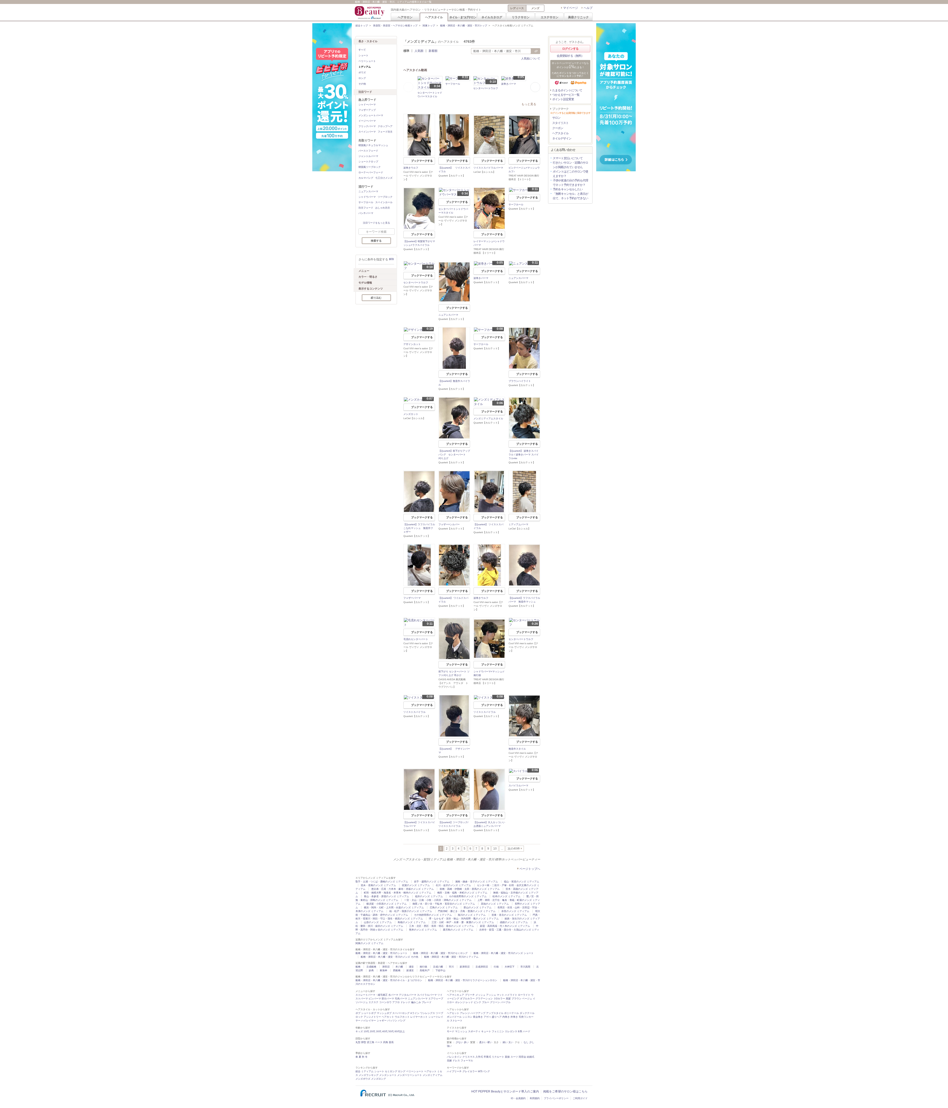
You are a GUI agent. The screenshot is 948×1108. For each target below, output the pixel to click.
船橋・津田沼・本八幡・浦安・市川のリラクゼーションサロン (462, 980)
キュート (486, 1031)
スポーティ (474, 1031)
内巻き (506, 1016)
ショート (363, 55)
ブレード (427, 1002)
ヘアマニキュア (455, 994)
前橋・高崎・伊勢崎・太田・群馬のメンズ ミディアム (470, 889)
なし (526, 1042)
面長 (391, 1042)
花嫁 (449, 1060)
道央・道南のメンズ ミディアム (378, 885)
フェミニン (498, 1031)
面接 (507, 1056)
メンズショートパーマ (370, 115)
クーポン (557, 128)
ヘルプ (588, 8)
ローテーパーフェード (370, 172)
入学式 (479, 1056)
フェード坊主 (385, 131)
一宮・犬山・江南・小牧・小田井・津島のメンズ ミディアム (438, 900)
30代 (378, 1031)
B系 (520, 1031)
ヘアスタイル (434, 17)
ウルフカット (402, 1016)
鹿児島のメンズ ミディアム (458, 929)
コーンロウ (385, 1002)
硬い (489, 1042)
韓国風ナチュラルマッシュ (373, 145)
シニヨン (467, 1016)
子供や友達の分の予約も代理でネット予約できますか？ (570, 183)
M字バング (484, 1071)
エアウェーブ (435, 998)
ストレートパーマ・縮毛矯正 (372, 994)
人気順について (530, 58)
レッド (469, 1002)
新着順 (433, 50)
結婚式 (530, 1056)
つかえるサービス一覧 (565, 95)
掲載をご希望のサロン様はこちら (565, 1091)
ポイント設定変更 (563, 99)
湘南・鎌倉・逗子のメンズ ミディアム (476, 881)
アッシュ (491, 994)
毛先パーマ (401, 998)
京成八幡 (438, 966)
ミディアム (367, 1071)
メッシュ (480, 994)
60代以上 (400, 1031)
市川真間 (525, 966)
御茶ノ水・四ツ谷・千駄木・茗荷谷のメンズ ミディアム (444, 903)
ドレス (456, 1060)
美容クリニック (578, 17)
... (502, 848)
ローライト (524, 994)
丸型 (358, 1042)
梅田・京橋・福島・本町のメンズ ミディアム (462, 892)
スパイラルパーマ (427, 994)
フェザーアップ (367, 110)
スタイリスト (560, 123)
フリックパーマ (367, 126)
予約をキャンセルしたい (568, 189)
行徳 (496, 966)
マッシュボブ (384, 1013)
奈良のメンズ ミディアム (515, 911)
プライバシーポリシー (556, 1098)
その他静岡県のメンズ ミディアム (433, 915)
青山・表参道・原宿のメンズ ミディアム (386, 896)
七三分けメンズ (384, 177)
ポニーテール (511, 1013)
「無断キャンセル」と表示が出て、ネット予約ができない (570, 196)
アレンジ (465, 1013)
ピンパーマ (375, 998)
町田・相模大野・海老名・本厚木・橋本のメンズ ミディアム (397, 892)
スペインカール (384, 202)
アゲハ (487, 1016)
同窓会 (522, 1056)
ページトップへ (529, 869)
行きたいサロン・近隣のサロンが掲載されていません (570, 165)
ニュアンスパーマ (368, 191)
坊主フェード (365, 207)
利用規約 (535, 1098)
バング (401, 1020)
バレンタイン (454, 1056)
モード (450, 1031)
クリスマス (468, 1056)
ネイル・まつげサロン (462, 17)
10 (495, 848)
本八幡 (399, 966)
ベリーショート (367, 61)
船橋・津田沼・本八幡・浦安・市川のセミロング (440, 953)
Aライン (414, 1013)
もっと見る (528, 104)
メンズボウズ (363, 1078)
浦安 (411, 966)
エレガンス (511, 1031)
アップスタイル (494, 1013)
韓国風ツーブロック (369, 167)
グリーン (495, 1002)
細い (505, 1042)
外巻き (514, 1016)
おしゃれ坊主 (382, 207)
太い (510, 1042)
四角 (385, 1042)
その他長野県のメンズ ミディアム (468, 896)
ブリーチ (470, 994)
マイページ (570, 8)
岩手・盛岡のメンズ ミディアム (431, 881)
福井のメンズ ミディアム (429, 896)
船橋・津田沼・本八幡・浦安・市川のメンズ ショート (503, 953)
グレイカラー (469, 1071)
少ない (459, 1042)
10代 (366, 1031)
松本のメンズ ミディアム (506, 896)
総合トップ (362, 25)
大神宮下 (509, 966)
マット (500, 994)
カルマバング (365, 177)
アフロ (396, 1002)
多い (466, 1042)
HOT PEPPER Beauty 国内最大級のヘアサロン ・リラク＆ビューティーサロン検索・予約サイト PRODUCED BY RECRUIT (370, 12)
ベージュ (527, 998)
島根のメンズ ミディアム (412, 922)
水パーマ (393, 994)
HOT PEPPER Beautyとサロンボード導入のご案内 (505, 1091)
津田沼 (386, 966)
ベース (378, 1042)
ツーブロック (385, 196)
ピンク (477, 1002)
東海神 (383, 970)
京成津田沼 (481, 966)
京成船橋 (371, 966)
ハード (526, 1031)
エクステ (373, 1002)
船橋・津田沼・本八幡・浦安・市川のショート (381, 953)
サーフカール (365, 202)
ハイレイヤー (368, 1020)
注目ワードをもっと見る (376, 222)
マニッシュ (461, 1031)
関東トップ (429, 25)
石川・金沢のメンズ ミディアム (453, 885)
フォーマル (467, 1060)
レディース (517, 8)
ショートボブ (368, 1013)
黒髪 (508, 998)
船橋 (358, 966)
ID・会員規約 (518, 1098)
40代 (385, 1031)
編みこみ (416, 1002)
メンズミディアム (432, 1075)
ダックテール (527, 1013)
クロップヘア (385, 126)
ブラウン (516, 998)
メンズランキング (368, 1075)
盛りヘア (497, 1016)
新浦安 (410, 970)
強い (449, 1046)
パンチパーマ (365, 213)
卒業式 (487, 1056)
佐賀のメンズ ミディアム (416, 885)
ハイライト (511, 994)
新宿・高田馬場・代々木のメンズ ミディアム (505, 926)
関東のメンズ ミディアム (369, 943)
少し (531, 1042)
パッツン (392, 1020)
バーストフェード (368, 150)
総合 (358, 1071)
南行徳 (423, 966)
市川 (451, 966)
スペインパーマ (367, 131)
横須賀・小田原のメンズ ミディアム (386, 903)
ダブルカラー (467, 998)
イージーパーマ (367, 120)
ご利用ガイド (580, 1098)
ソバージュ (362, 1002)
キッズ (359, 1031)
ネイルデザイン (561, 138)
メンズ (535, 8)
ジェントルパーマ (368, 156)
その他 (362, 83)
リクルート (498, 1056)
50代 (391, 1031)
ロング (362, 78)
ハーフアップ (478, 1013)
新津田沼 (465, 966)
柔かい (483, 1042)
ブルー (485, 1002)
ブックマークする (422, 160)
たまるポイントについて (567, 90)
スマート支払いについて (568, 158)
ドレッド (405, 1002)
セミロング (391, 1071)
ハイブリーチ (454, 1071)
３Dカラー (499, 998)
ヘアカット (388, 1016)
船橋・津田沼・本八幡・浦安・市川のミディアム (451, 956)
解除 (391, 259)
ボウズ (362, 72)
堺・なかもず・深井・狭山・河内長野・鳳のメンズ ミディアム (464, 918)
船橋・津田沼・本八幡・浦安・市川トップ (463, 25)
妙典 (371, 970)
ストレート (456, 1020)
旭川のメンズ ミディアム (472, 915)
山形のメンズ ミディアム (378, 922)
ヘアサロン (405, 17)
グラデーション (484, 998)
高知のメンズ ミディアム (495, 903)
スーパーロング (401, 1013)
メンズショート (387, 1075)
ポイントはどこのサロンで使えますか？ (570, 174)
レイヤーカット (419, 1016)
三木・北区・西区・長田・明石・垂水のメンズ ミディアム (441, 926)
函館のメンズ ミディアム (514, 922)
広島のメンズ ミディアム (444, 907)
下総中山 (440, 970)
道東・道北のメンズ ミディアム (509, 915)
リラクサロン (521, 17)
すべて (362, 49)
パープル (506, 1002)
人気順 (419, 50)
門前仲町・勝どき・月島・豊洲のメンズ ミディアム (466, 911)
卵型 (363, 1042)
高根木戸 (425, 970)
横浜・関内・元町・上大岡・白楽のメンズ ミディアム (394, 907)
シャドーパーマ (367, 104)
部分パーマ (388, 998)
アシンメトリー (372, 1016)
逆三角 (370, 1042)
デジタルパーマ (407, 994)
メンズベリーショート (409, 1075)
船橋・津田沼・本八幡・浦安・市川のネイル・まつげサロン (389, 980)
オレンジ (460, 1002)
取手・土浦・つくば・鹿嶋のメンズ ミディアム (382, 881)
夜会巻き (478, 1016)
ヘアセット (453, 1013)
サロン (556, 117)
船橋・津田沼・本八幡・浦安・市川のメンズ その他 (389, 956)
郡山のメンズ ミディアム (478, 907)
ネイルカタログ (491, 17)
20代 (372, 1031)
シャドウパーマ (367, 196)
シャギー (382, 1020)
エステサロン (549, 17)
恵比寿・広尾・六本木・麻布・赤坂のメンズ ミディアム (402, 889)
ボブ (358, 1013)
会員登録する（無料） (570, 56)
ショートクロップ (368, 161)
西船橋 (396, 970)
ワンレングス (427, 1013)
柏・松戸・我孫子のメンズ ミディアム (410, 911)
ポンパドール (454, 1016)
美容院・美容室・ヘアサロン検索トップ (395, 25)
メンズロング (378, 1078)
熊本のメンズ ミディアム (423, 929)
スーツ (514, 1056)
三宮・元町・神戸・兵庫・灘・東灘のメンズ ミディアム (463, 922)
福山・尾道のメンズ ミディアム (521, 881)
